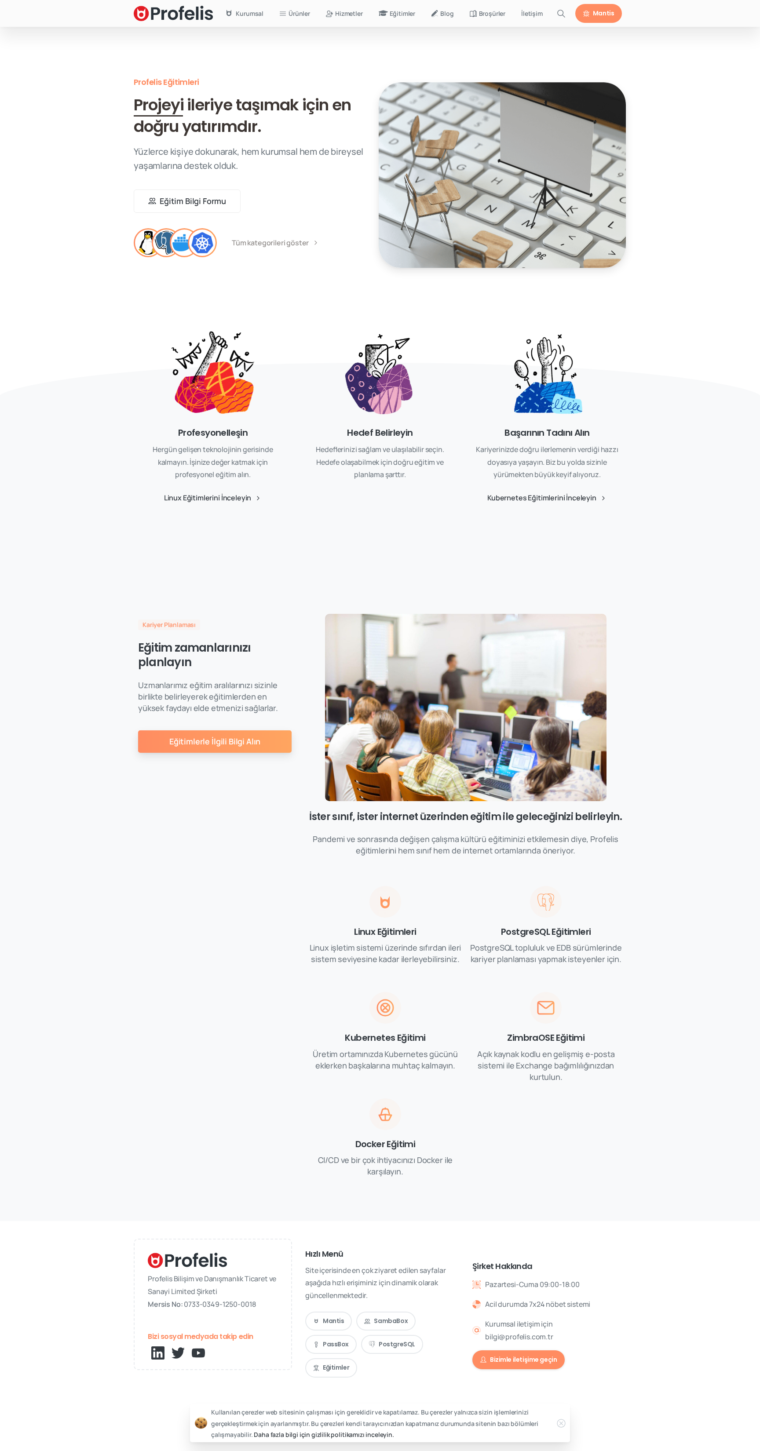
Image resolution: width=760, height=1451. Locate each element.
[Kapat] (561, 1423)
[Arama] (561, 14)
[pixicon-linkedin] (158, 1352)
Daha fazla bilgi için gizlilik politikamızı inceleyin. (324, 1434)
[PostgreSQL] (166, 242)
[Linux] (148, 242)
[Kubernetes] (202, 242)
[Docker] (184, 242)
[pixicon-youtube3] (198, 1352)
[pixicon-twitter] (178, 1352)
